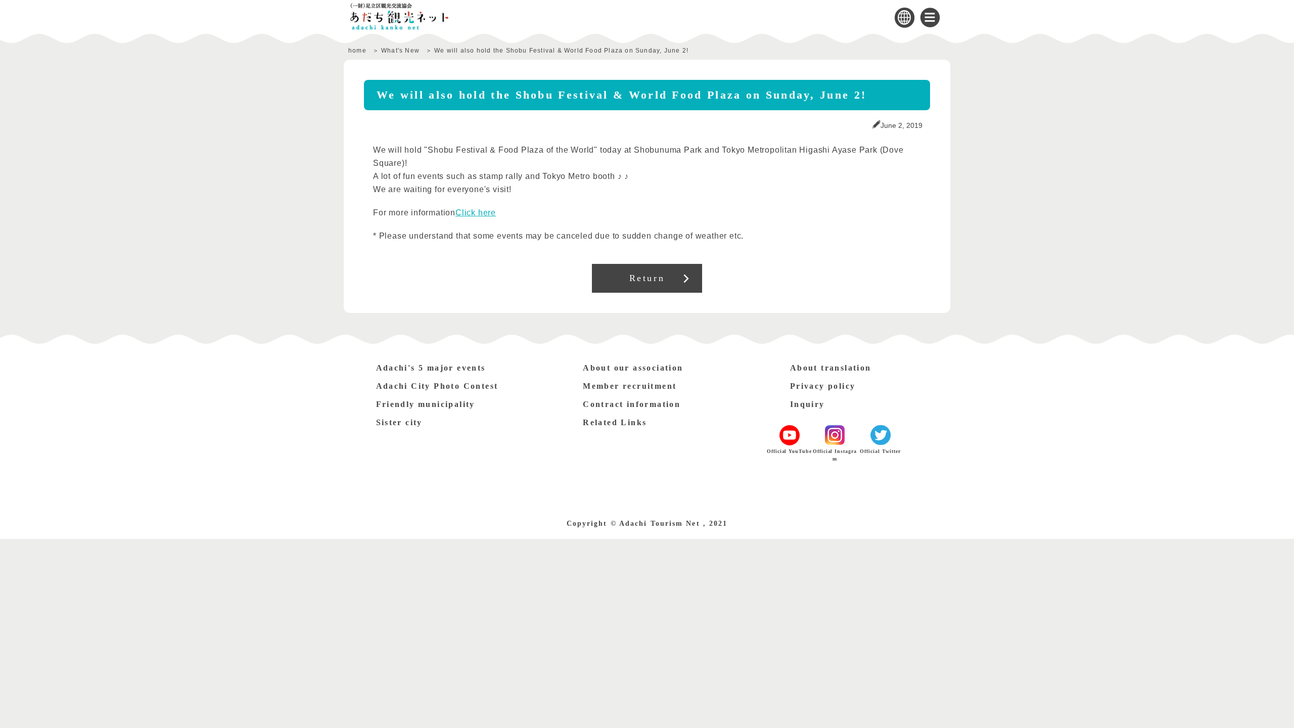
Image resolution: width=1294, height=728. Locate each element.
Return (647, 278)
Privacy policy (823, 386)
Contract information (631, 404)
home (357, 50)
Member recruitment (629, 386)
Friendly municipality (425, 404)
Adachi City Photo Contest (437, 386)
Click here (475, 212)
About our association (633, 367)
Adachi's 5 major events (431, 367)
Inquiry (807, 404)
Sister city (399, 422)
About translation (830, 367)
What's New (400, 50)
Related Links (614, 422)
